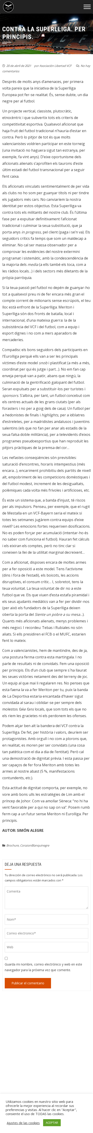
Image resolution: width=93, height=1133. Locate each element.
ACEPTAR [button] (52, 1123)
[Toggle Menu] (87, 7)
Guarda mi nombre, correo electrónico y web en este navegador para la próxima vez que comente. (43, 967)
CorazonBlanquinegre (34, 845)
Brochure (12, 845)
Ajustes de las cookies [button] (23, 1123)
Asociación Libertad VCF (56, 66)
